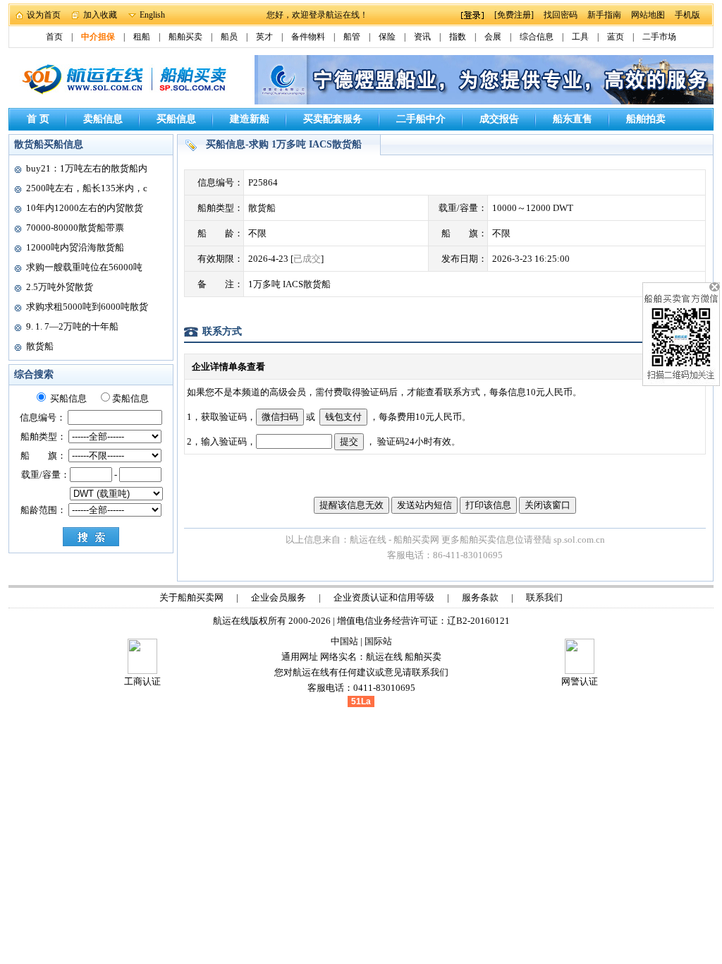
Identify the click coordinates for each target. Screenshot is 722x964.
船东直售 (572, 119)
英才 (264, 37)
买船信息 (176, 119)
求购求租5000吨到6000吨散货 (87, 306)
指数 (457, 37)
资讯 (422, 37)
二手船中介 (421, 119)
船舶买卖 (185, 37)
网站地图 (648, 15)
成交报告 (499, 119)
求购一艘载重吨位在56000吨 (84, 267)
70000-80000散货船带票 (75, 227)
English (152, 15)
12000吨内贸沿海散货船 (75, 247)
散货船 (40, 346)
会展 (492, 37)
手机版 (687, 15)
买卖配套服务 (332, 119)
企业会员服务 (278, 597)
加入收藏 (100, 15)
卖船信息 (103, 119)
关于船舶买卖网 (191, 597)
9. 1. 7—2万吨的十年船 (72, 326)
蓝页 (615, 37)
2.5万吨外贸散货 (59, 287)
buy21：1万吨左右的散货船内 (86, 168)
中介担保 (98, 37)
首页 (54, 37)
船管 (351, 37)
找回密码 (560, 15)
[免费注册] (514, 15)
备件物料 (308, 37)
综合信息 (536, 37)
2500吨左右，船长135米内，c (86, 188)
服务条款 (480, 597)
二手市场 (659, 37)
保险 (387, 37)
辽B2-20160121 (478, 620)
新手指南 (604, 15)
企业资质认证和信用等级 (384, 597)
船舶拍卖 (646, 119)
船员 (229, 37)
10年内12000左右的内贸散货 (84, 208)
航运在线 (384, 656)
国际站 (378, 641)
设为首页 (44, 15)
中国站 (344, 641)
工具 (580, 37)
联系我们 (544, 597)
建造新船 (249, 119)
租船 (141, 37)
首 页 (38, 119)
